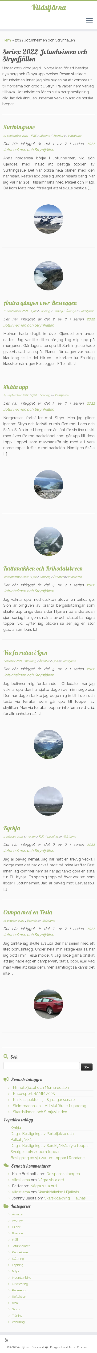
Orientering (20, 1284)
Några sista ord (51, 1180)
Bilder (16, 1227)
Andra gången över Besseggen (40, 302)
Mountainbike (21, 1277)
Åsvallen (18, 1214)
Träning (58, 311)
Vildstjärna (48, 7)
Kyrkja (11, 828)
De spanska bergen (63, 1174)
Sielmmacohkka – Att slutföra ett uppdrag (49, 1106)
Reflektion (19, 1296)
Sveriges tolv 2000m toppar (35, 1152)
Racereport (20, 1290)
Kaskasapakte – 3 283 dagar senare (44, 1099)
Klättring (31, 661)
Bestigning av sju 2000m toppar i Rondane (48, 1158)
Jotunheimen (21, 1246)
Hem (6, 40)
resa (15, 1303)
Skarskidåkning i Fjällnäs (58, 1192)
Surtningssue (19, 127)
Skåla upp (15, 387)
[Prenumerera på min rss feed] (8, 1340)
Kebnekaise (20, 1252)
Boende (32, 920)
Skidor (16, 1309)
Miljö (15, 1271)
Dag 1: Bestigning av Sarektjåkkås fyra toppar (50, 1145)
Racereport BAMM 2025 (34, 1093)
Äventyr (58, 135)
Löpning (45, 135)
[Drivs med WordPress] (46, 1346)
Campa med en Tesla (27, 912)
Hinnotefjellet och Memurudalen (41, 1087)
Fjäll (34, 135)
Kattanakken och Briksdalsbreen (43, 568)
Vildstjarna (74, 135)
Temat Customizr (79, 1347)
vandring (18, 1322)
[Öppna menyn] (89, 20)
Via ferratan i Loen (25, 652)
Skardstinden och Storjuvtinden (40, 1112)
